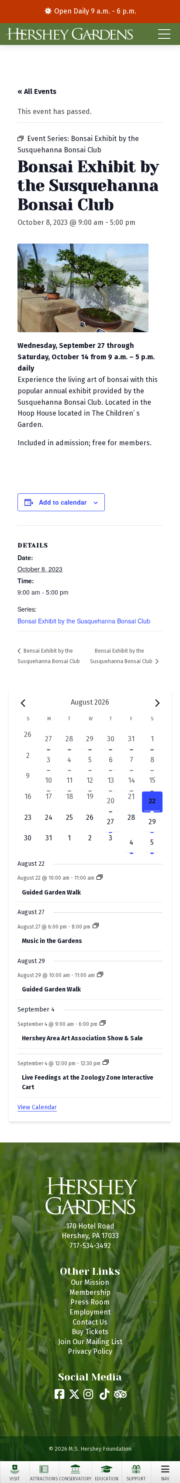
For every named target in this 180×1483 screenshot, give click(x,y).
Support (135, 1479)
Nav (165, 1479)
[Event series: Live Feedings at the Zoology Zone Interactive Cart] (106, 1063)
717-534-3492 (90, 1246)
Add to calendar (63, 502)
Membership (90, 1292)
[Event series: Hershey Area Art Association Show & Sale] (103, 1024)
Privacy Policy (90, 1351)
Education (106, 1479)
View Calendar (37, 1107)
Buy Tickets (90, 1332)
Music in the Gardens (52, 941)
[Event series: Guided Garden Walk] (100, 878)
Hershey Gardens (68, 34)
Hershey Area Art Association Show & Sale (82, 1038)
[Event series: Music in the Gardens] (96, 926)
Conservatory (75, 1479)
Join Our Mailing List (90, 1342)
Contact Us (90, 1322)
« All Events (36, 91)
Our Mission (90, 1282)
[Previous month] (22, 703)
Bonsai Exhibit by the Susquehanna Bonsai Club (83, 620)
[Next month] (157, 703)
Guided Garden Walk (51, 892)
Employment (90, 1312)
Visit (15, 1479)
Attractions (44, 1479)
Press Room (90, 1302)
